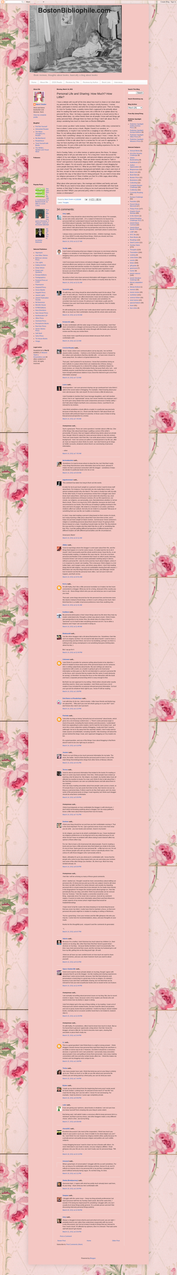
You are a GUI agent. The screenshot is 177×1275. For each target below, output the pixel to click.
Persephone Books (42, 323)
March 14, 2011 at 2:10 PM (72, 709)
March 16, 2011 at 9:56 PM (72, 1098)
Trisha (65, 1068)
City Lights (39, 262)
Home (33, 82)
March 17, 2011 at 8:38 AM (72, 1122)
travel (132, 305)
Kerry (65, 584)
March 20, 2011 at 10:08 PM (72, 1210)
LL (63, 1042)
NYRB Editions (40, 308)
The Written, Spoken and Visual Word (42, 150)
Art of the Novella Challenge (136, 154)
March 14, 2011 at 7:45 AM (72, 419)
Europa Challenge (136, 197)
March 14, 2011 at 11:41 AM (72, 605)
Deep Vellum (39, 268)
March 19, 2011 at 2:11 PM (72, 1173)
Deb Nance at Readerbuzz (72, 698)
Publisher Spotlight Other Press (136, 136)
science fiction (135, 298)
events (132, 260)
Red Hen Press (40, 326)
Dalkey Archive (40, 265)
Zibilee (65, 545)
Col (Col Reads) (68, 348)
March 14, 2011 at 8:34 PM (72, 867)
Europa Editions (41, 275)
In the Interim (134, 216)
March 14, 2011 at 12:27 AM (72, 241)
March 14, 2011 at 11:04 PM (72, 986)
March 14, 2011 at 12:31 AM (72, 282)
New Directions (40, 310)
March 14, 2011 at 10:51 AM (72, 577)
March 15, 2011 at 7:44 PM (72, 1078)
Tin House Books (41, 339)
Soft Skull (38, 333)
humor (132, 271)
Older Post (116, 1241)
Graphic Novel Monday (135, 212)
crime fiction (134, 257)
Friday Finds (134, 209)
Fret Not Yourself (41, 126)
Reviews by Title (72, 82)
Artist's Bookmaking (134, 159)
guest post (133, 268)
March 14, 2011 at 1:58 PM (72, 691)
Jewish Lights (40, 295)
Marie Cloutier (41, 104)
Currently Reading (136, 192)
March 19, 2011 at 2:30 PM (72, 1189)
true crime (133, 308)
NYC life (133, 235)
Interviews (118, 82)
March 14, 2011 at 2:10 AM (72, 341)
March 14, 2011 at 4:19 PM (72, 745)
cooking (133, 255)
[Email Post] (86, 199)
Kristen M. (66, 322)
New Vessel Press (41, 313)
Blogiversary (134, 169)
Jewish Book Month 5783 (134, 228)
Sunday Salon (135, 245)
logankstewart (68, 480)
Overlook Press (40, 321)
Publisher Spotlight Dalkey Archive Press (136, 126)
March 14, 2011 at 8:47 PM (72, 932)
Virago (37, 341)
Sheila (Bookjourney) (70, 1180)
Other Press (39, 318)
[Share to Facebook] (97, 199)
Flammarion (39, 285)
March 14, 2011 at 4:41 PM (72, 763)
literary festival (135, 287)
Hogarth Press (40, 292)
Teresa (65, 770)
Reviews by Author (90, 82)
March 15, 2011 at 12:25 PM (72, 1016)
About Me (44, 82)
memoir (132, 289)
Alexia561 (66, 1129)
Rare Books (134, 237)
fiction (132, 263)
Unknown (66, 659)
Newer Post (61, 1241)
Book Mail (133, 175)
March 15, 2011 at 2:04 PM (72, 1035)
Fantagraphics (40, 277)
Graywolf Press (40, 287)
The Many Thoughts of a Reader (40, 133)
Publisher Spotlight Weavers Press (136, 140)
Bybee (65, 1085)
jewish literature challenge (135, 279)
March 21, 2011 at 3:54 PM (72, 1232)
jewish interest (135, 273)
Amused (66, 1161)
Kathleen (66, 612)
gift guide (133, 266)
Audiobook (134, 162)
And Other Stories (41, 255)
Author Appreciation (134, 166)
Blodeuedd (66, 633)
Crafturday (133, 190)
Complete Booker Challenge (136, 186)
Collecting (133, 183)
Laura (65, 385)
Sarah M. (66, 289)
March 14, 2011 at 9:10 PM (72, 962)
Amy (64, 214)
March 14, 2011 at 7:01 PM (72, 815)
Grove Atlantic (40, 290)
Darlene (65, 822)
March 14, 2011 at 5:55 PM (72, 797)
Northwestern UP (41, 316)
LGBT (132, 232)
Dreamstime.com (39, 357)
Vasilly (65, 248)
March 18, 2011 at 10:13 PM (72, 1154)
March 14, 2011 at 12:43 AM (72, 315)
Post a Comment (66, 1236)
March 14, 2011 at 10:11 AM (72, 538)
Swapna (65, 1195)
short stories (134, 300)
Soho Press (39, 336)
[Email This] (90, 199)
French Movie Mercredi (135, 205)
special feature (135, 303)
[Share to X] (95, 199)
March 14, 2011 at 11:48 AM (72, 626)
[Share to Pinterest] (100, 199)
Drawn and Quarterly (39, 271)
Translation (134, 252)
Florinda (66, 716)
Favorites (133, 201)
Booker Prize (134, 177)
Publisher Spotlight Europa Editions (136, 131)
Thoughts (66, 202)
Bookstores (134, 180)
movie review (134, 292)
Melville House (40, 305)
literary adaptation (136, 282)
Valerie (65, 939)
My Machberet (40, 138)
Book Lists (106, 82)
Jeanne (65, 752)
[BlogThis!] (92, 199)
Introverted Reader (42, 129)
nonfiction (133, 295)
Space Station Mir (69, 969)
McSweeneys (40, 302)
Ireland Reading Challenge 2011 (135, 219)
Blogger (92, 1258)
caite (64, 1105)
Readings (133, 240)
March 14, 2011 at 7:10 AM (72, 378)
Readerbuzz (39, 141)
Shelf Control (134, 242)
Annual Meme (135, 151)
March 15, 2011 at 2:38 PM (72, 1061)
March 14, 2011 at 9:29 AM (72, 473)
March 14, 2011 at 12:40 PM (72, 652)
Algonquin (39, 253)
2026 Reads (57, 82)
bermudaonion (68, 460)
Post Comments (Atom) (74, 1244)
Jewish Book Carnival (134, 224)
